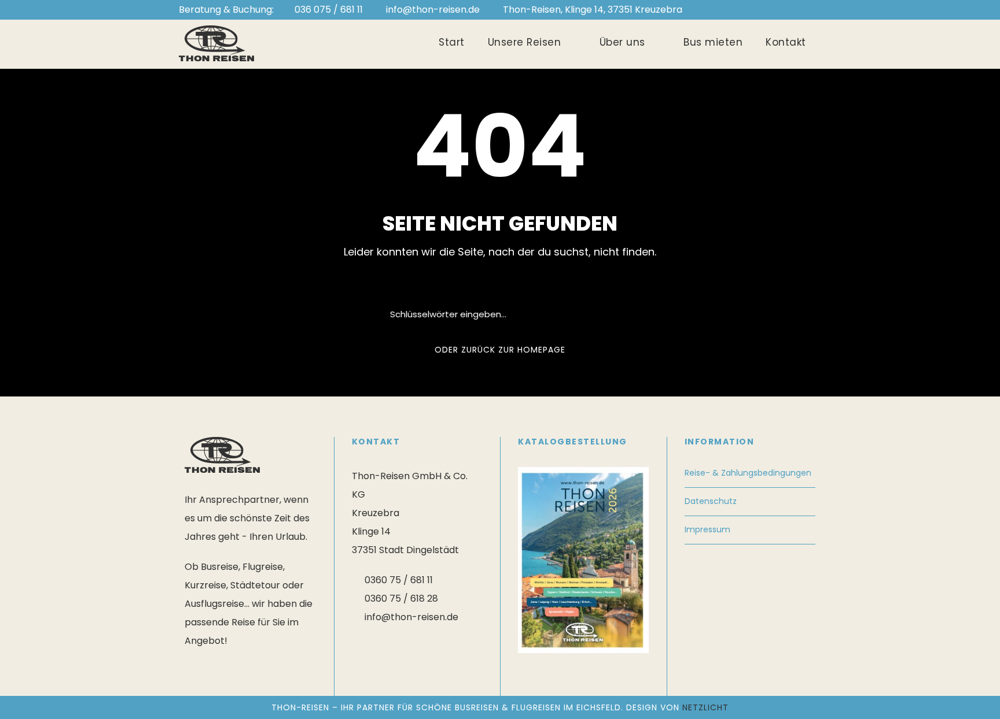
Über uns (622, 42)
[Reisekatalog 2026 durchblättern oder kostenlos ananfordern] (583, 559)
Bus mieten (712, 42)
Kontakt (786, 42)
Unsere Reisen (524, 42)
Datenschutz (711, 501)
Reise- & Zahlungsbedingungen (748, 473)
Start (452, 42)
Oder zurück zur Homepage (500, 349)
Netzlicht (705, 707)
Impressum (707, 529)
